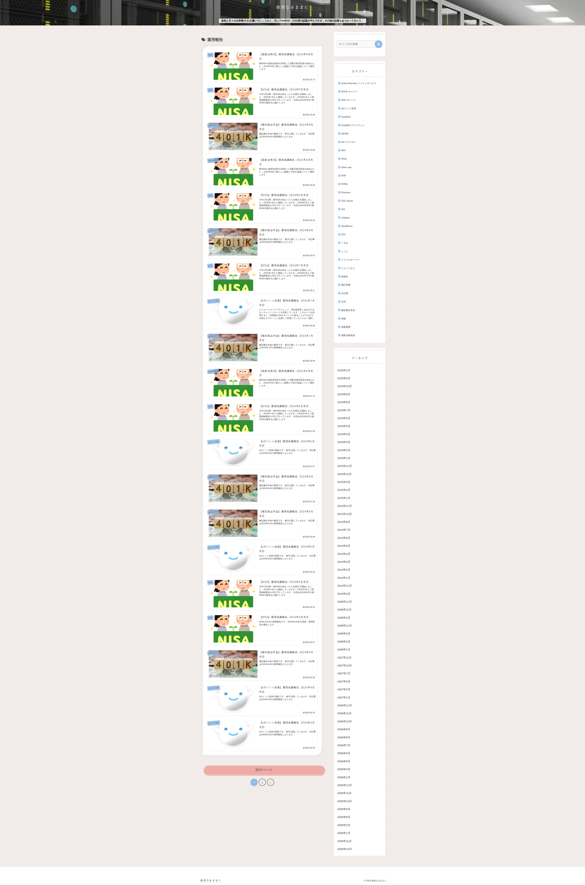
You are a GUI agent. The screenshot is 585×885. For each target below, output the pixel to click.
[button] (378, 44)
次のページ (264, 770)
